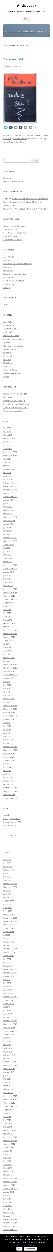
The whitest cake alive (12, 411)
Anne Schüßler (9, 328)
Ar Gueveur (26, 5)
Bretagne (7, 267)
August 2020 (8, 544)
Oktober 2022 (9, 493)
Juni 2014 (7, 767)
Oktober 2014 (9, 753)
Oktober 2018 (9, 596)
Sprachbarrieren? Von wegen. (16, 233)
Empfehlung (14, 142)
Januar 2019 (8, 585)
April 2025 (7, 448)
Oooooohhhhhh (20, 138)
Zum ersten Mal (10, 229)
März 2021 (7, 531)
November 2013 (10, 791)
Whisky (6, 287)
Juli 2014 (6, 763)
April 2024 (7, 462)
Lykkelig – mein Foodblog (14, 400)
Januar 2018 (8, 626)
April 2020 (7, 558)
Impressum (8, 178)
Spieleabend (8, 284)
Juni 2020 (7, 551)
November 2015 (10, 709)
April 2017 (7, 650)
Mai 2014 (7, 770)
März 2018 (7, 620)
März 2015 (7, 736)
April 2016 (7, 692)
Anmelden (7, 815)
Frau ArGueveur (10, 202)
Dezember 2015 (10, 705)
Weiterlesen (30, 1249)
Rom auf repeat (10, 236)
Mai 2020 (7, 554)
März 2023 (7, 479)
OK (19, 1249)
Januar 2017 (8, 661)
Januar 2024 (8, 465)
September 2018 (10, 599)
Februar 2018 (9, 623)
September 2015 (10, 715)
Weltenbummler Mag (12, 373)
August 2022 (8, 500)
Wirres (6, 376)
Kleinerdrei (8, 356)
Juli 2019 (6, 575)
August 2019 (8, 572)
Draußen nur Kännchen (13, 339)
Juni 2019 (7, 578)
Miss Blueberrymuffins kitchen (16, 404)
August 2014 (8, 760)
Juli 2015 (6, 722)
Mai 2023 (7, 472)
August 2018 (8, 602)
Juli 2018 (6, 606)
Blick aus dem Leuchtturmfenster (17, 263)
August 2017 (8, 640)
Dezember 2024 (10, 452)
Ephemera (7, 342)
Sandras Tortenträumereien (15, 407)
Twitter (6, 304)
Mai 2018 (7, 613)
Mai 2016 (7, 688)
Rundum (7, 366)
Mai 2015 (7, 729)
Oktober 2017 (9, 637)
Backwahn (7, 260)
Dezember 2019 (10, 565)
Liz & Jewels (8, 397)
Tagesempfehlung (15, 59)
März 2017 (7, 654)
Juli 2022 (6, 503)
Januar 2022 (8, 513)
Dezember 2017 (10, 630)
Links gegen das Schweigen (15, 274)
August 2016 (8, 678)
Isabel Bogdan (9, 349)
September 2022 (10, 496)
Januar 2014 (8, 784)
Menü (26, 19)
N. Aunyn (7, 209)
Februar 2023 (9, 483)
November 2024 (10, 455)
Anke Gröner (8, 325)
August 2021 (8, 524)
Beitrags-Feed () (11, 818)
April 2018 (7, 616)
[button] (6, 127)
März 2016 (7, 695)
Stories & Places (10, 370)
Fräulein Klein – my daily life (15, 393)
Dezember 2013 (10, 787)
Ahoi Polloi (7, 322)
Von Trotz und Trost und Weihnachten (31, 209)
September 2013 (10, 798)
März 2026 (7, 435)
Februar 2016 (9, 698)
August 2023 (8, 469)
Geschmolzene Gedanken (14, 226)
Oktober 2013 (9, 794)
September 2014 (10, 757)
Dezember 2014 (10, 746)
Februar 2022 (9, 510)
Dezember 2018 (10, 589)
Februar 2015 (9, 739)
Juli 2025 (6, 441)
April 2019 (7, 582)
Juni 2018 (7, 609)
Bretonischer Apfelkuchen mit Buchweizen (30, 198)
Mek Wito (7, 359)
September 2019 (10, 568)
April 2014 (7, 774)
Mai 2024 (7, 459)
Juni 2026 (7, 428)
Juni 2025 (7, 445)
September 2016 (10, 674)
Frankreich (7, 270)
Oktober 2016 (9, 671)
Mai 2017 (7, 647)
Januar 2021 (8, 534)
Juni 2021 (7, 527)
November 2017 (10, 633)
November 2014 (10, 750)
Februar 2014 (9, 781)
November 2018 (10, 592)
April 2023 (7, 476)
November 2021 (10, 517)
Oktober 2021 (9, 520)
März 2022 (7, 507)
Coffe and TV (8, 332)
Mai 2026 (7, 431)
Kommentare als (12, 822)
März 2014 (7, 777)
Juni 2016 (7, 685)
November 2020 (10, 541)
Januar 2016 (8, 702)
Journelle (7, 352)
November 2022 (10, 489)
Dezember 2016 (10, 664)
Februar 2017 (9, 657)
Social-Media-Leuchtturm (14, 280)
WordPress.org (9, 825)
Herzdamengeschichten (13, 346)
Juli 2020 (6, 548)
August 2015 (8, 719)
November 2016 (10, 668)
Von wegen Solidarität (12, 239)
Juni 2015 (7, 726)
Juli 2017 (6, 644)
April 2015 (7, 733)
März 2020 (7, 561)
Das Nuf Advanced (11, 335)
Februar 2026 (9, 438)
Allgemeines (8, 256)
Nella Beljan (8, 363)
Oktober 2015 (9, 712)
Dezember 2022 (10, 486)
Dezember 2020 (10, 537)
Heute (23, 142)
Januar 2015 (8, 743)
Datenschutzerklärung (13, 181)
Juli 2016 (6, 681)
